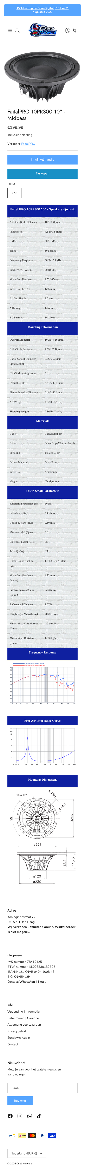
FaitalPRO (28, 144)
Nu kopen (42, 173)
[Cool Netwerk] (42, 30)
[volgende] (75, 10)
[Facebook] (10, 1116)
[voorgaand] (10, 10)
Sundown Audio (18, 1038)
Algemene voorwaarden (24, 1025)
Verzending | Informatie (23, 1011)
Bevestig (20, 1101)
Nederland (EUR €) (24, 1153)
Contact (12, 1044)
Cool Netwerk (24, 1163)
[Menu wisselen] (10, 30)
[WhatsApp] (29, 1116)
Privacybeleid (16, 1031)
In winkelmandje (42, 159)
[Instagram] (20, 1116)
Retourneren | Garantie (23, 1018)
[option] (42, 76)
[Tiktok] (39, 1116)
